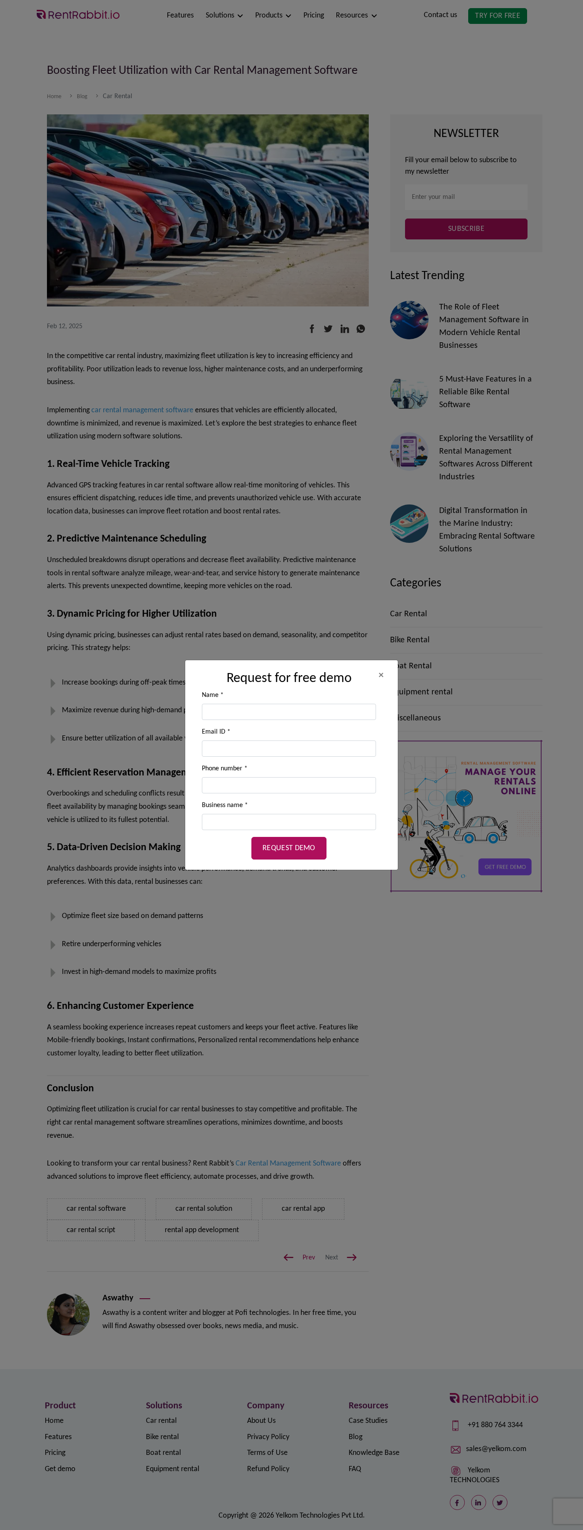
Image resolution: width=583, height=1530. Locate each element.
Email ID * (216, 732)
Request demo (288, 848)
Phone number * (225, 768)
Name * (213, 695)
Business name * (225, 805)
